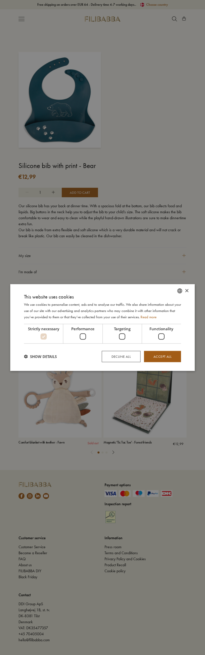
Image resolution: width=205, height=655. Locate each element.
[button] (40, 356)
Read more (148, 316)
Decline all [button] (121, 356)
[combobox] (179, 291)
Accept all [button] (163, 356)
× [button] (186, 290)
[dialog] (102, 327)
